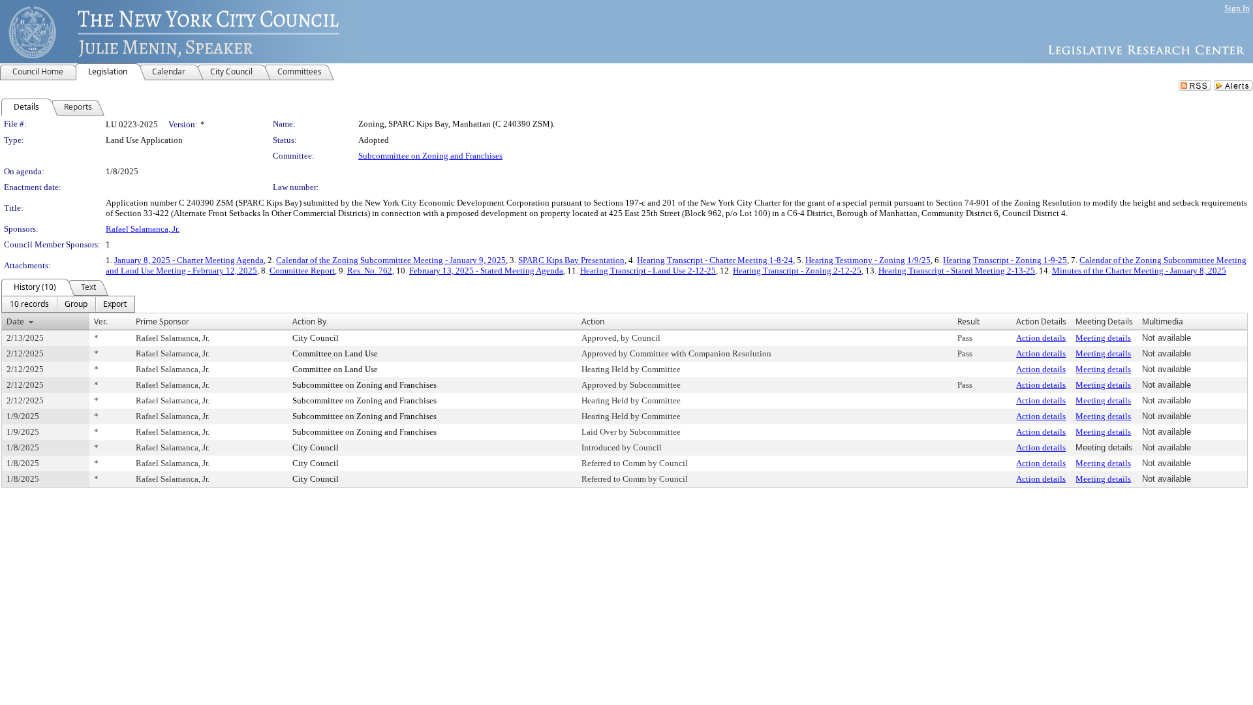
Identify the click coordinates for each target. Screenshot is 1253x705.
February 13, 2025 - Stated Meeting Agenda (486, 270)
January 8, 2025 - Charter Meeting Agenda (189, 260)
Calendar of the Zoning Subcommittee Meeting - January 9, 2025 (391, 260)
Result (968, 321)
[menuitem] (29, 304)
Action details (1041, 338)
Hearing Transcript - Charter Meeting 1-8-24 (715, 260)
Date (15, 321)
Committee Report (302, 270)
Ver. (100, 321)
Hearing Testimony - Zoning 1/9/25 (868, 260)
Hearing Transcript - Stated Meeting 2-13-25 (956, 270)
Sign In (1237, 8)
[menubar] (68, 304)
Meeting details (1103, 338)
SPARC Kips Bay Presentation (571, 260)
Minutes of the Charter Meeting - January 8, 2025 (1139, 270)
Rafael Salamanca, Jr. (142, 229)
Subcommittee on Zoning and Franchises (430, 156)
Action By (309, 321)
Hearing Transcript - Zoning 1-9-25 (1005, 260)
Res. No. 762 (369, 270)
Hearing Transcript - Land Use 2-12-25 (648, 270)
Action (592, 321)
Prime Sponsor (162, 321)
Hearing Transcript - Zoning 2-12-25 (797, 270)
